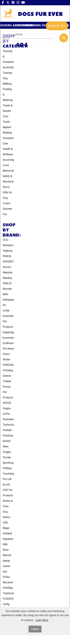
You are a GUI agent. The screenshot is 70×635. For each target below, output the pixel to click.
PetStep (7, 468)
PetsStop (8, 435)
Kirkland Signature (8, 536)
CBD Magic (6, 525)
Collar (6, 310)
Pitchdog (8, 370)
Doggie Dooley (7, 454)
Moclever (8, 582)
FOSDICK (8, 598)
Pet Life (7, 479)
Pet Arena (8, 348)
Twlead (7, 381)
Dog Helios (6, 514)
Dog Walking (7, 81)
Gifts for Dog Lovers (7, 198)
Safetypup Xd (8, 302)
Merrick (7, 555)
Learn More (41, 620)
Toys (5, 116)
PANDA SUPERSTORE (8, 259)
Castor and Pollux (6, 571)
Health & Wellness (8, 151)
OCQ (5, 239)
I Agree (35, 629)
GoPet (6, 413)
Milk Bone (6, 547)
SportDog (8, 462)
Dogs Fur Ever (40, 13)
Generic (7, 375)
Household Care (8, 140)
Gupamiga (8, 332)
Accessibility (8, 67)
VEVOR (7, 403)
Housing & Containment (8, 56)
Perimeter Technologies (8, 422)
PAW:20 (7, 283)
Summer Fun (7, 211)
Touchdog (8, 473)
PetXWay (8, 587)
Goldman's (8, 343)
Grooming (8, 159)
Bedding (7, 132)
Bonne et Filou (8, 503)
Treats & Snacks (7, 108)
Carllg (6, 604)
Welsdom (8, 245)
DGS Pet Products (8, 492)
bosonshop (8, 337)
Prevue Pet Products (8, 392)
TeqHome (8, 593)
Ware (5, 446)
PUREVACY (8, 365)
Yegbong (7, 250)
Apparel (7, 127)
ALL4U (6, 484)
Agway (6, 560)
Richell (7, 441)
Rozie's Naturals (7, 269)
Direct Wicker (6, 356)
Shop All (58, 26)
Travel (6, 121)
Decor (6, 187)
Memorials (8, 170)
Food (6, 165)
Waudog (7, 278)
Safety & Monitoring (8, 179)
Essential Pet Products (8, 321)
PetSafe (7, 430)
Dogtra (7, 408)
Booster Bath (7, 291)
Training (7, 72)
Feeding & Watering (8, 95)
